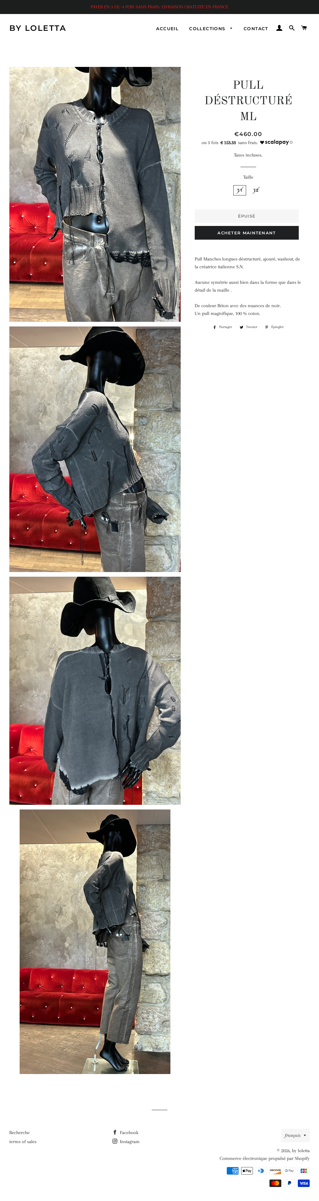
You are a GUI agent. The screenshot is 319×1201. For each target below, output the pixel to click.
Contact (256, 28)
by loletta (37, 28)
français (293, 1135)
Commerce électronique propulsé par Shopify (265, 1158)
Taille (248, 177)
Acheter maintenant (246, 232)
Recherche (19, 1132)
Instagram (129, 1141)
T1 (239, 190)
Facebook (128, 1132)
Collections (208, 28)
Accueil (167, 28)
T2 (256, 190)
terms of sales (22, 1141)
